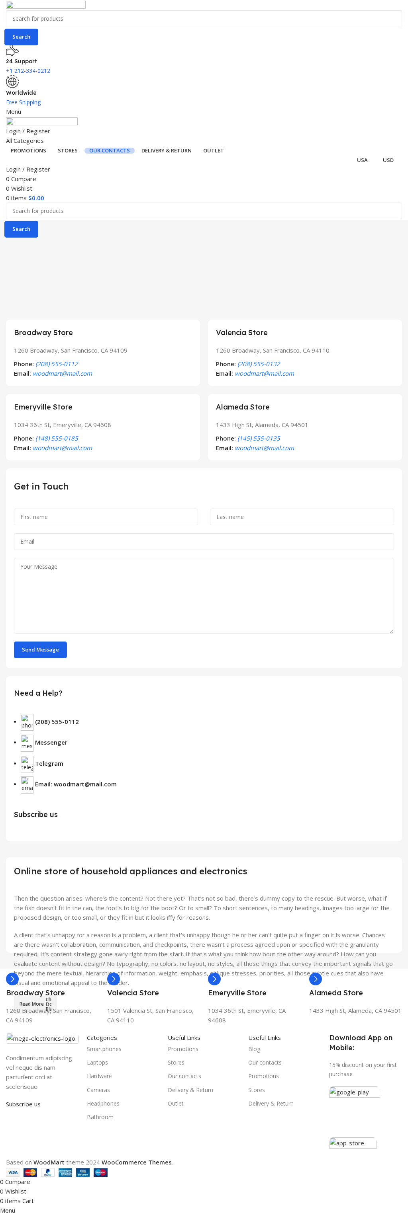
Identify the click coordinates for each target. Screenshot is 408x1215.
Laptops (97, 1062)
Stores (176, 1062)
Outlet (176, 1103)
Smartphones (104, 1049)
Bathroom (100, 1117)
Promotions (183, 1049)
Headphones (103, 1103)
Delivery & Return (190, 1090)
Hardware (99, 1076)
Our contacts (184, 1076)
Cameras (98, 1090)
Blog (254, 1049)
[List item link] (204, 758)
